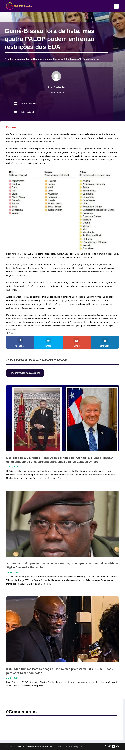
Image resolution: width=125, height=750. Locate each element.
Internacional (27, 112)
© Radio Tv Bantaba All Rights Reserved (33, 746)
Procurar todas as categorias (24, 373)
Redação (59, 87)
